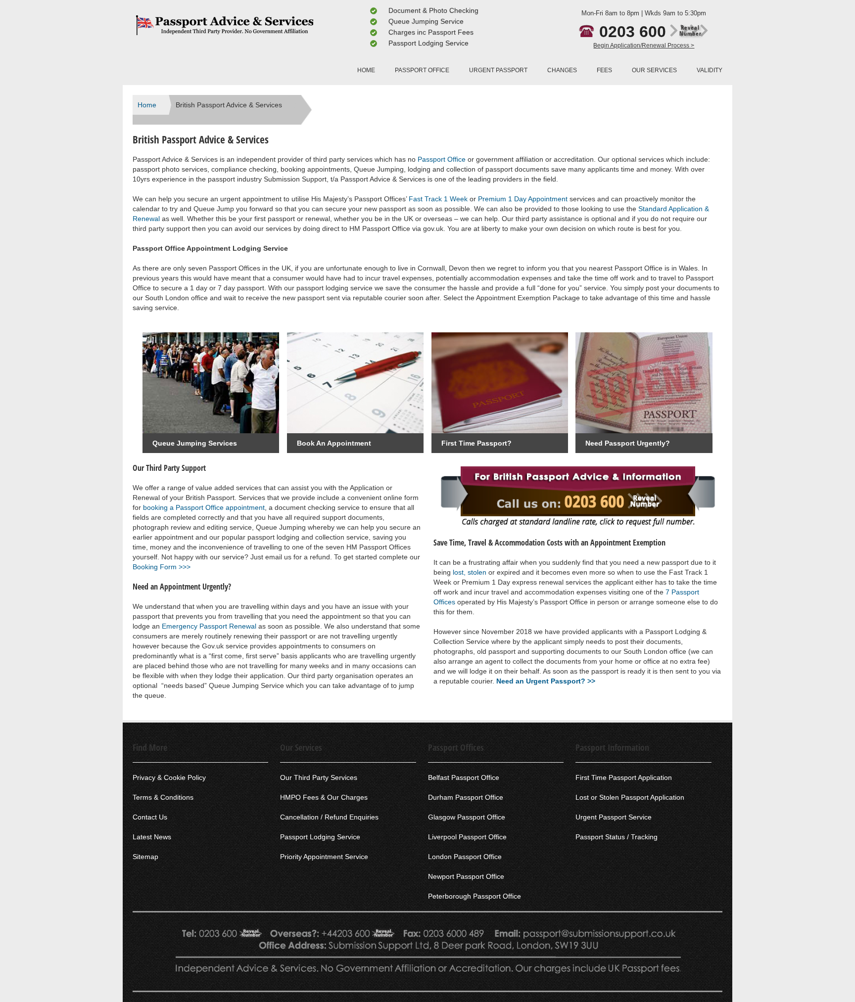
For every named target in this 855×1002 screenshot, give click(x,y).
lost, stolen (469, 572)
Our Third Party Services (318, 777)
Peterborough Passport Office (474, 896)
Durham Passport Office (465, 797)
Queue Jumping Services (194, 443)
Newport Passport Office (466, 876)
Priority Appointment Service (324, 857)
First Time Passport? (476, 443)
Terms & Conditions (163, 797)
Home (147, 105)
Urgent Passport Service (613, 817)
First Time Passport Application (623, 777)
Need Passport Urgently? (627, 443)
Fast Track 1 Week (438, 199)
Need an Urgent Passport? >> (545, 681)
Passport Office (442, 159)
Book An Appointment (334, 443)
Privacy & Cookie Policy (169, 777)
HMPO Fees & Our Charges (324, 797)
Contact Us (150, 817)
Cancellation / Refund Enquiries (329, 817)
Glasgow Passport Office (466, 817)
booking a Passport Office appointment (204, 507)
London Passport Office (465, 857)
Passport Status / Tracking (616, 837)
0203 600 (650, 32)
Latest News (152, 837)
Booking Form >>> (161, 567)
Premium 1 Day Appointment (523, 199)
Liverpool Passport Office (467, 837)
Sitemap (145, 857)
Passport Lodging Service (320, 837)
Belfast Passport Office (463, 777)
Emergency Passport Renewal (209, 626)
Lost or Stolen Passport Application (629, 797)
